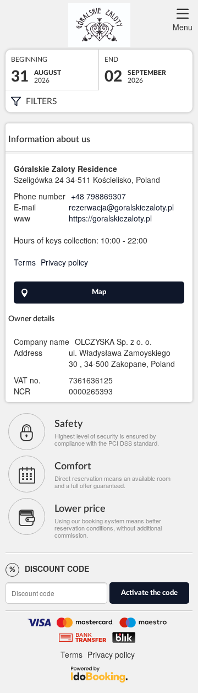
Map (99, 292)
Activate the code (149, 593)
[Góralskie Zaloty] (99, 25)
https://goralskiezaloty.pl (110, 218)
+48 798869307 (98, 196)
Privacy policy (64, 262)
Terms (25, 262)
